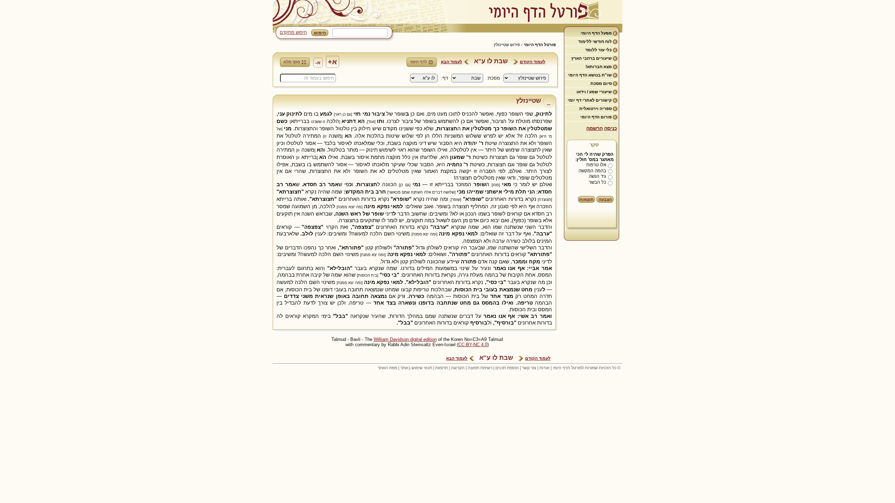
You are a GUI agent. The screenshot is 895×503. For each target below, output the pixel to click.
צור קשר (529, 367)
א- (318, 62)
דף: (444, 78)
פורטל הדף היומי (540, 44)
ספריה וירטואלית (595, 108)
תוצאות (586, 199)
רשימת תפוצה (480, 367)
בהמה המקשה (592, 170)
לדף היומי (418, 61)
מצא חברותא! (599, 66)
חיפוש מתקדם (293, 32)
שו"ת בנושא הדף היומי (590, 75)
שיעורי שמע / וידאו (594, 91)
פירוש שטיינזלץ (507, 44)
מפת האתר (387, 367)
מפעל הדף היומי (596, 33)
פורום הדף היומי (596, 117)
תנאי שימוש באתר (416, 367)
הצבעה (605, 199)
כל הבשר (597, 182)
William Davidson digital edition (405, 339)
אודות (544, 367)
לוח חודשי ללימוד (595, 41)
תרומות (441, 367)
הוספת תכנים (507, 367)
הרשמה (594, 128)
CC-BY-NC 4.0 (472, 344)
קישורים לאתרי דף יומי (590, 100)
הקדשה (458, 367)
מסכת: (493, 78)
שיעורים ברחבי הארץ (591, 58)
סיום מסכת (601, 83)
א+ (332, 62)
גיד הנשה (597, 176)
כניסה (610, 128)
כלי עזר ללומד (598, 50)
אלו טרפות (596, 164)
